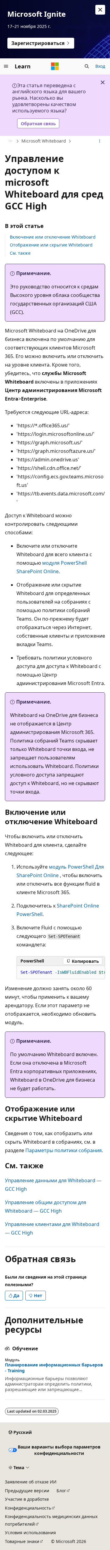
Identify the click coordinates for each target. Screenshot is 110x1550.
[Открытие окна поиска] (87, 66)
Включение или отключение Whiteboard (53, 237)
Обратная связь (38, 123)
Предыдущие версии (27, 1490)
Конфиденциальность (28, 1508)
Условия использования (30, 1532)
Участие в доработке (27, 1499)
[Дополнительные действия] (99, 141)
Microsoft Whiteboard (43, 141)
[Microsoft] (55, 66)
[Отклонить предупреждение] (100, 10)
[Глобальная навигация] (6, 66)
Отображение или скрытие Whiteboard (51, 245)
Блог (61, 1490)
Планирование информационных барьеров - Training (54, 1367)
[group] (60, 972)
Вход (100, 66)
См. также (20, 253)
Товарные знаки (22, 1541)
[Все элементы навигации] (10, 141)
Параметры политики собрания (63, 1150)
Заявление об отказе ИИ (31, 1482)
